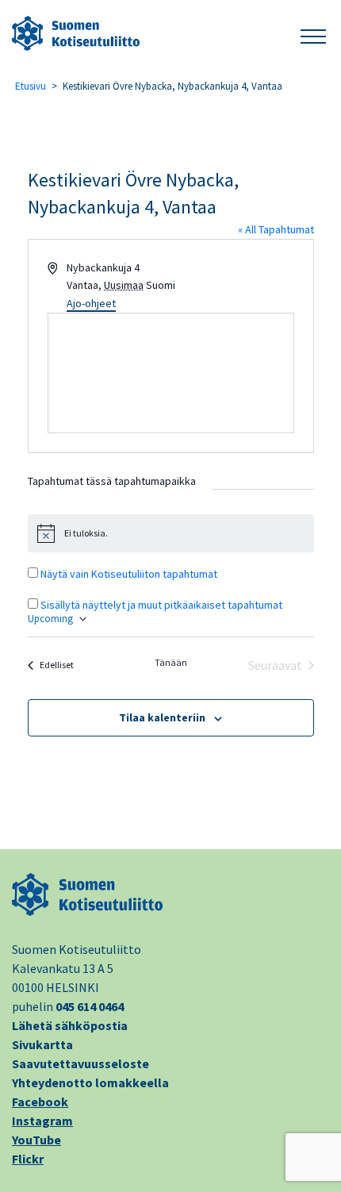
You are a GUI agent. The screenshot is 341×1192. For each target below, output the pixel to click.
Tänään (171, 662)
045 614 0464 (90, 1006)
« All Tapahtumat (276, 229)
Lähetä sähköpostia (70, 1025)
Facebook (40, 1101)
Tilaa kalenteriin (162, 717)
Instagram (42, 1121)
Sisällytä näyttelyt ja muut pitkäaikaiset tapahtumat (161, 605)
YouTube (36, 1140)
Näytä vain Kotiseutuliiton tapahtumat (128, 574)
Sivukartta (42, 1044)
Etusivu (30, 86)
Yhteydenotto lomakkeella (90, 1082)
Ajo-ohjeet (91, 303)
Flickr (28, 1159)
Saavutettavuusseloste (80, 1063)
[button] (313, 33)
